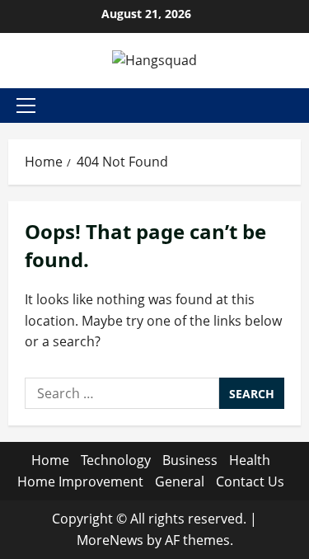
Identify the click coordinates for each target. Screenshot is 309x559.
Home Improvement (80, 481)
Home (50, 460)
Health (249, 460)
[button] (26, 105)
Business (190, 460)
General (179, 481)
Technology (116, 460)
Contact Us (250, 481)
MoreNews (110, 540)
